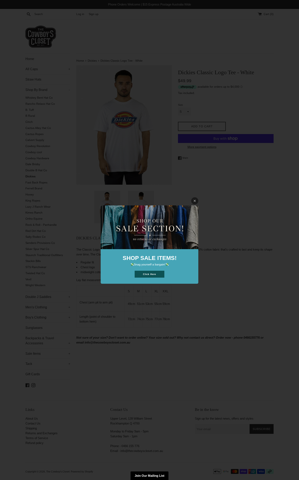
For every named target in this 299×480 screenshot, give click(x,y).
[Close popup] (194, 200)
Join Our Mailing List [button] (149, 475)
